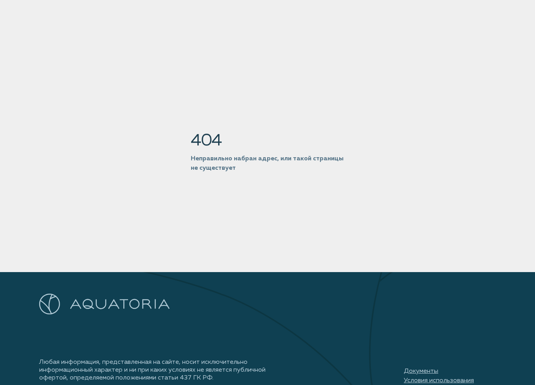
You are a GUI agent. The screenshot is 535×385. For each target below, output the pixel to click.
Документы (421, 371)
